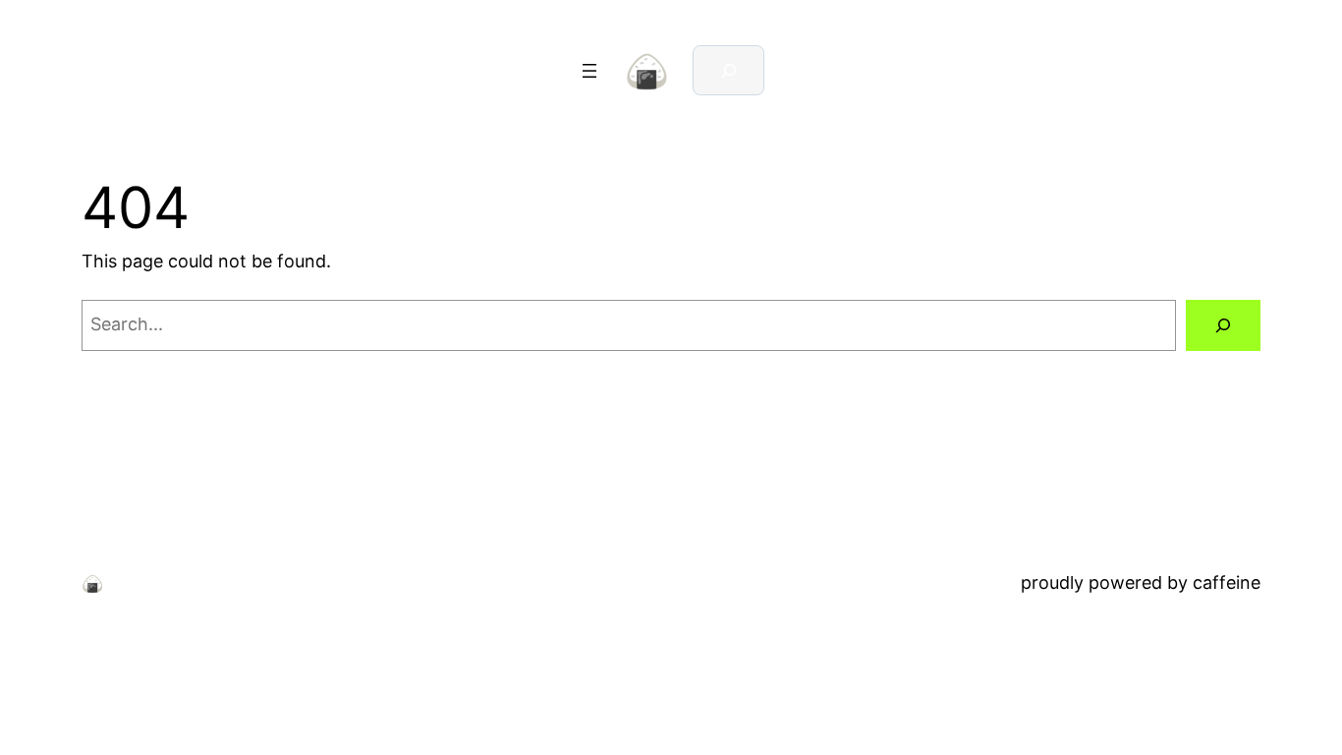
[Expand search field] (728, 70)
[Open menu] (589, 71)
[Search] (1223, 325)
